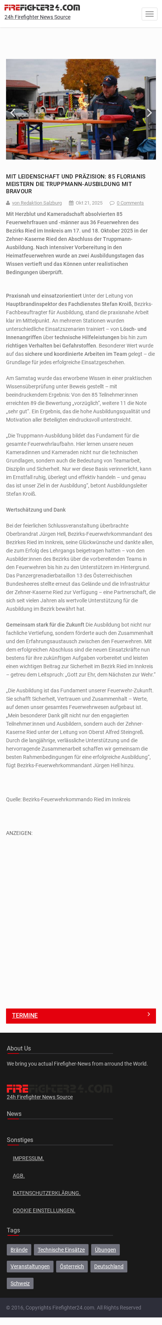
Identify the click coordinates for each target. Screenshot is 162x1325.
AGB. (19, 1176)
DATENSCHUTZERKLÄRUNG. (47, 1193)
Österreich (72, 1266)
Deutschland (109, 1266)
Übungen (105, 1250)
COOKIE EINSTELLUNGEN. (44, 1210)
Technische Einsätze (61, 1250)
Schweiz (20, 1283)
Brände (19, 1250)
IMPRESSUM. (28, 1158)
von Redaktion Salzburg (37, 203)
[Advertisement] (81, 918)
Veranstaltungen (30, 1266)
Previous (17, 109)
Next (144, 109)
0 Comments (130, 203)
